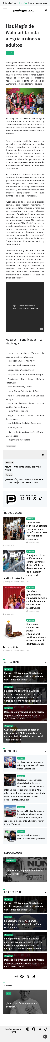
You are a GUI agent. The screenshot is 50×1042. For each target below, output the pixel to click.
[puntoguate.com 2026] (13, 1030)
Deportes (14, 3)
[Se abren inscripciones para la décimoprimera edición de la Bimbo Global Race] (10, 762)
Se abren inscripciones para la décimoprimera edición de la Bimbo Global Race (31, 765)
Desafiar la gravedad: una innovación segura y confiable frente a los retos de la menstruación (24, 715)
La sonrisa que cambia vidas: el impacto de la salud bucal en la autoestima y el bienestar (22, 1007)
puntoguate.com (28, 495)
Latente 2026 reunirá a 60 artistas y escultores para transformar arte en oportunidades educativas (23, 676)
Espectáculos (10, 861)
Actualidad (9, 53)
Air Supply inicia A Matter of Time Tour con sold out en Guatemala (24, 872)
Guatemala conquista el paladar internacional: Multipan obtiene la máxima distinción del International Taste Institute (23, 734)
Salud (8, 993)
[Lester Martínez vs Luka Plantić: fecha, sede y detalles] (10, 835)
